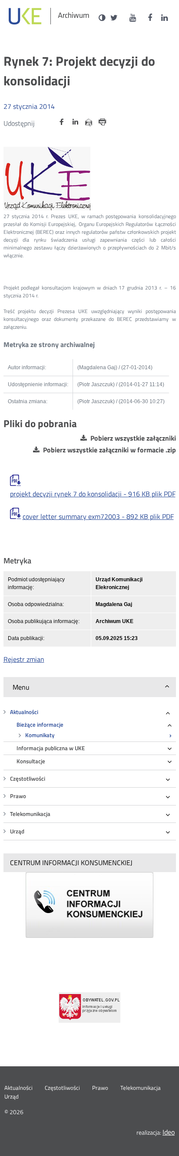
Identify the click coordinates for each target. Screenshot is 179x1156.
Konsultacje (31, 761)
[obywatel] (89, 1007)
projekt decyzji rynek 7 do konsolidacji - (93, 494)
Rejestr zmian (23, 659)
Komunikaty (39, 735)
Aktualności (24, 712)
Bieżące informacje (40, 725)
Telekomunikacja (30, 814)
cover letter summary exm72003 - (98, 517)
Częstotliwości (27, 779)
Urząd (17, 831)
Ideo (168, 1132)
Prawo (18, 796)
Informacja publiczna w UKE (51, 748)
